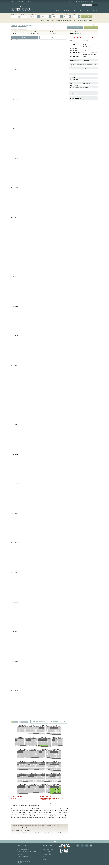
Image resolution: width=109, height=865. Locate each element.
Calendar (22, 28)
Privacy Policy (45, 858)
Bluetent (20, 863)
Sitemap (44, 859)
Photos (24, 37)
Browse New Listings (78, 20)
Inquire (92, 27)
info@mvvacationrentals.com (23, 849)
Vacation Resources (46, 854)
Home (43, 848)
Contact (95, 10)
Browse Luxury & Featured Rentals (49, 20)
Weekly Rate (33, 14)
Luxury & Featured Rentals (47, 849)
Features (54, 14)
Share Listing (76, 27)
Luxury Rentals (66, 10)
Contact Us (19, 848)
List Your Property (46, 853)
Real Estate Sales (46, 851)
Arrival (12, 14)
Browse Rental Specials (65, 20)
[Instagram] (86, 845)
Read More (13, 820)
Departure (23, 14)
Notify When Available (39, 721)
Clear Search (88, 20)
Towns (42, 14)
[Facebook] (77, 845)
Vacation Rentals (54, 10)
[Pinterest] (90, 845)
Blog (43, 856)
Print (95, 25)
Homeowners (87, 10)
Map (53, 37)
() (91, 1)
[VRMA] (64, 846)
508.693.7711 (70, 1)
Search (86, 16)
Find (95, 5)
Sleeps (74, 14)
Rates (14, 28)
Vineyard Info (77, 10)
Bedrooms (66, 14)
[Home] (21, 8)
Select (42, 16)
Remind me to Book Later (58, 721)
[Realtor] (64, 850)
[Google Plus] (82, 845)
